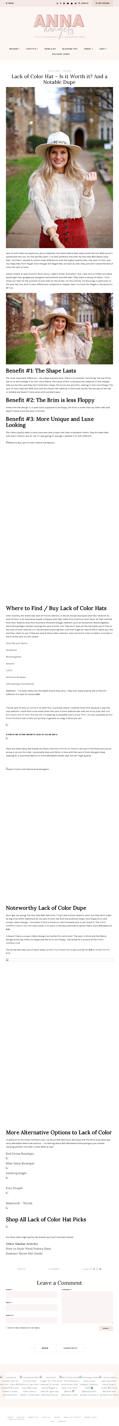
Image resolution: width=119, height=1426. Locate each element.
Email (9, 1303)
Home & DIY (50, 49)
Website (10, 1315)
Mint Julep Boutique (20, 1163)
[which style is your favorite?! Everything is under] (109, 1386)
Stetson (75, 748)
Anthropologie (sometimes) (20, 684)
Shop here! (81, 714)
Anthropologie (16, 1173)
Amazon (10, 663)
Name (9, 1290)
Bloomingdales (14, 657)
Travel (87, 49)
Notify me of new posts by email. (24, 1328)
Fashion (13, 49)
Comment (55, 1269)
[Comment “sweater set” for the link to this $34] (10, 1386)
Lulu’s (9, 670)
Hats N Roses (60, 748)
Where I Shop (90, 1417)
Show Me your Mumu (16, 643)
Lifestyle (31, 49)
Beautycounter (16, 1419)
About (10, 1417)
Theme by (62, 1421)
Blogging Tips (69, 49)
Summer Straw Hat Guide (24, 1253)
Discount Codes (61, 54)
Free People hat (62, 949)
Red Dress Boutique (16, 677)
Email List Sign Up (72, 1417)
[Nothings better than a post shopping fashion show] (89, 1386)
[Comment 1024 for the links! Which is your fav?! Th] (30, 1386)
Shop (102, 49)
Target (59, 915)
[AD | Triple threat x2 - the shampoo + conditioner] (69, 1386)
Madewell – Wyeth (19, 1203)
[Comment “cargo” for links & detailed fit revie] (49, 1386)
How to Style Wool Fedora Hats (28, 1248)
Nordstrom (12, 650)
